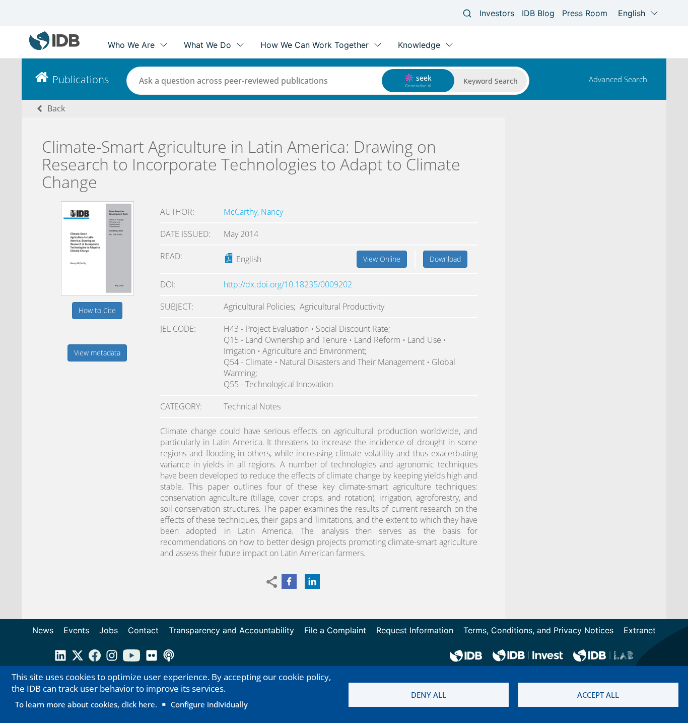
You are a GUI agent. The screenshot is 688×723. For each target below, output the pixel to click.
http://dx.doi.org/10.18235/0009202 (288, 284)
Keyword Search (490, 81)
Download (445, 259)
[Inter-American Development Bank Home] (54, 47)
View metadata (97, 352)
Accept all (598, 695)
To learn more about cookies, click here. (86, 704)
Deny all (428, 695)
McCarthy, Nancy (253, 211)
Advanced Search (618, 79)
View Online (381, 259)
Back (56, 108)
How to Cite (97, 310)
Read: (171, 256)
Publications (80, 79)
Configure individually (209, 704)
